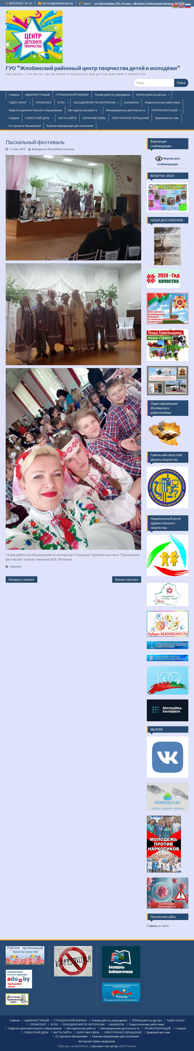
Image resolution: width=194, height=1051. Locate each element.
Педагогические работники (162, 102)
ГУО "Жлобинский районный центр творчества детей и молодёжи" (93, 68)
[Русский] (188, 5)
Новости (15, 566)
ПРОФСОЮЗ (44, 102)
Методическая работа (82, 110)
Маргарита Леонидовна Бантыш (53, 149)
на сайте (158, 926)
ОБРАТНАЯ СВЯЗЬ (94, 118)
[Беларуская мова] (175, 5)
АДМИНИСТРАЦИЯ (37, 94)
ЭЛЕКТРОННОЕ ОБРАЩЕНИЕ (130, 118)
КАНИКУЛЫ (131, 102)
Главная (14, 94)
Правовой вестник (167, 118)
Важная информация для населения (70, 126)
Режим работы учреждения (112, 94)
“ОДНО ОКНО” (18, 102)
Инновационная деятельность (126, 110)
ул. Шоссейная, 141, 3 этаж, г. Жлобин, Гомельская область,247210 (139, 3)
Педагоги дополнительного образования (35, 110)
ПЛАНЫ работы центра (151, 94)
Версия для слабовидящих (168, 161)
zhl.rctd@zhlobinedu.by (57, 3)
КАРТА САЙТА (67, 118)
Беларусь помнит (21, 579)
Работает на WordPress (73, 1046)
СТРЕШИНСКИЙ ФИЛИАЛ (72, 94)
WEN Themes (127, 1046)
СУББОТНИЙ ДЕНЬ (37, 118)
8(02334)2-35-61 (20, 3)
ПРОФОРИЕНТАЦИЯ (164, 110)
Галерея (14, 118)
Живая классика (126, 579)
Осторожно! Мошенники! (25, 126)
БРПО (61, 102)
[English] (181, 5)
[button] (149, 246)
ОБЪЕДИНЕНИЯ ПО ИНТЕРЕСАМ (94, 102)
